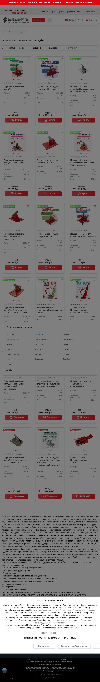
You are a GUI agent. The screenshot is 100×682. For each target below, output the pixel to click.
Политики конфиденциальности (43, 610)
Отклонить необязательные (74, 646)
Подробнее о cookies (50, 633)
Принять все (44, 646)
